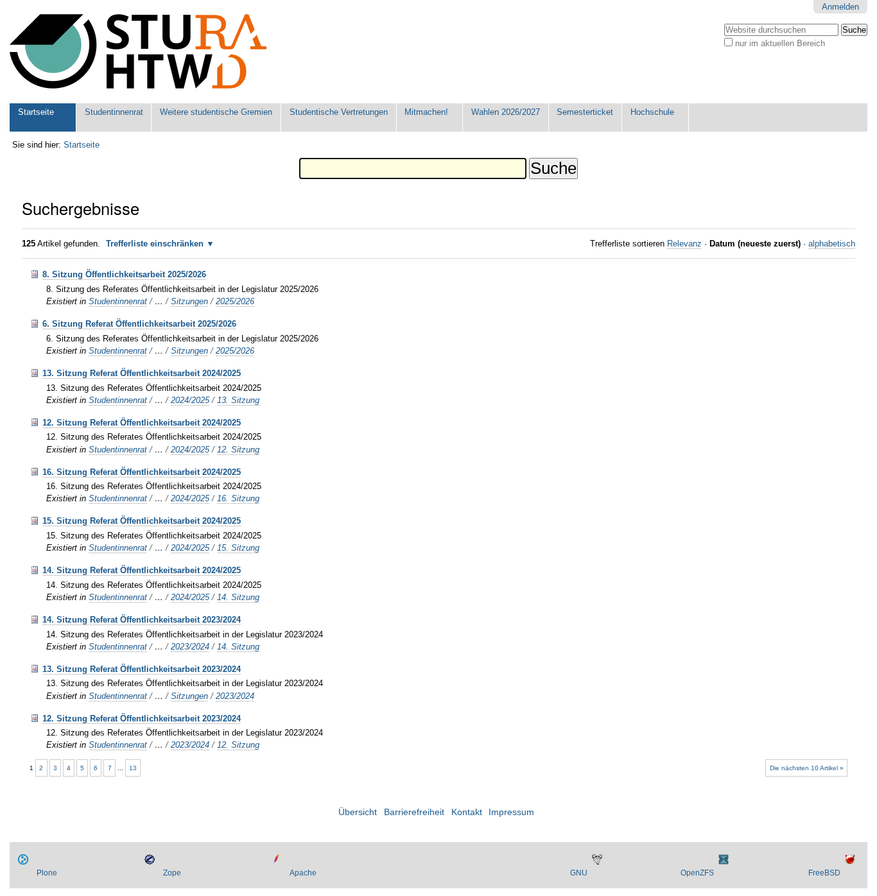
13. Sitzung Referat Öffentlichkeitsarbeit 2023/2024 (141, 669)
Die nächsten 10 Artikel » (807, 767)
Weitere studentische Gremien (216, 112)
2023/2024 (190, 646)
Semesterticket (585, 112)
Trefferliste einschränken (155, 243)
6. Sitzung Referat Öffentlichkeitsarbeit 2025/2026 (139, 324)
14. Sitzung (238, 597)
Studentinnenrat (114, 112)
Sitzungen (189, 301)
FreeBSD (824, 872)
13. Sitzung (238, 400)
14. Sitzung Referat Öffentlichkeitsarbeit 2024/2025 (141, 570)
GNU (578, 872)
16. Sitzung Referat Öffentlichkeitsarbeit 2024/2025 (141, 472)
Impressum (511, 812)
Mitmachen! (426, 112)
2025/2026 (235, 301)
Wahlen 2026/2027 (505, 112)
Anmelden (840, 7)
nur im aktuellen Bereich (780, 43)
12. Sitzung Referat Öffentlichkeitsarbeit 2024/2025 (141, 422)
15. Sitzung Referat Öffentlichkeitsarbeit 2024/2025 (141, 521)
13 (133, 767)
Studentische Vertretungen (339, 112)
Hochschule (652, 112)
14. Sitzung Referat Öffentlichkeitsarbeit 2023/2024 (141, 620)
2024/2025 (190, 400)
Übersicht (357, 812)
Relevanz (684, 243)
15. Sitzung (238, 548)
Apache (303, 872)
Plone (47, 872)
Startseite (36, 112)
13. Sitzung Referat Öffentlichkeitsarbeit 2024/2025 (141, 373)
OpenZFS (697, 872)
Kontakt (466, 812)
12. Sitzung (238, 449)
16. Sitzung (238, 498)
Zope (172, 872)
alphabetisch (831, 243)
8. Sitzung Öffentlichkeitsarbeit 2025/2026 (124, 274)
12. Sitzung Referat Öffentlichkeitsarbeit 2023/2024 (141, 718)
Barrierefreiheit (414, 812)
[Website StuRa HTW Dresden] (138, 51)
